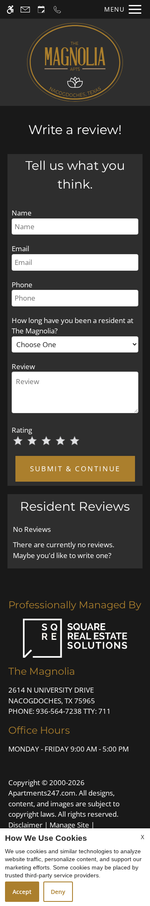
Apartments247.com (41, 793)
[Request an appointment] (41, 9)
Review (23, 366)
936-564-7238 (73, 711)
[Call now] (57, 9)
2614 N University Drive (51, 695)
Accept (22, 892)
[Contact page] (25, 9)
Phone (22, 284)
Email (20, 248)
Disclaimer (25, 825)
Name (22, 213)
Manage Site (69, 825)
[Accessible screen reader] (10, 9)
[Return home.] (75, 62)
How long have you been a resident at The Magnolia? (72, 326)
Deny (58, 892)
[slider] (51, 441)
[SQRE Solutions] (75, 637)
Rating (22, 430)
